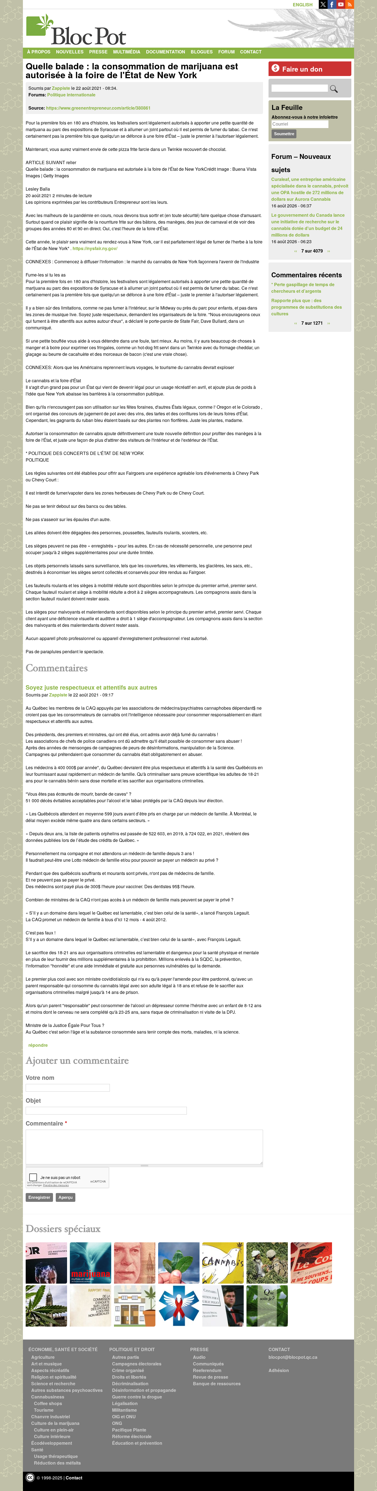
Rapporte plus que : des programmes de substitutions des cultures (306, 307)
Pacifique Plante (129, 1430)
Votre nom (40, 1077)
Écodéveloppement (51, 1443)
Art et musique (46, 1363)
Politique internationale (71, 94)
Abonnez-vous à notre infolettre (305, 117)
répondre (38, 1045)
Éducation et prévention (137, 1443)
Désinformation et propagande (144, 1390)
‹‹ (295, 251)
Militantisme (124, 1410)
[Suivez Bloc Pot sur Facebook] (332, 7)
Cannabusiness (47, 1397)
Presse (98, 51)
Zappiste (61, 88)
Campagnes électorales (136, 1363)
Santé (37, 1449)
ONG (117, 1423)
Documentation (165, 51)
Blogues (202, 51)
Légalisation (125, 1403)
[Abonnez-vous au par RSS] (349, 7)
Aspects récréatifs (50, 1370)
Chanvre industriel (50, 1416)
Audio (199, 1357)
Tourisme (44, 1410)
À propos (39, 51)
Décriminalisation (130, 1383)
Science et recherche (53, 1383)
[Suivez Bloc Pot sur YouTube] (340, 7)
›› (328, 251)
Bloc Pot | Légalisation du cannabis (77, 27)
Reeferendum (207, 1370)
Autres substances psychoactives (67, 1390)
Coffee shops (48, 1403)
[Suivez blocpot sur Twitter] (323, 7)
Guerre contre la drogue (137, 1397)
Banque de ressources (217, 1383)
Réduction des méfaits (57, 1463)
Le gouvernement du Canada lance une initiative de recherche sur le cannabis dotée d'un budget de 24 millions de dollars (308, 225)
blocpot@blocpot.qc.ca (293, 1357)
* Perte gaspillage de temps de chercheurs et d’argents (302, 287)
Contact (251, 51)
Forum (226, 51)
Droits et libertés (129, 1377)
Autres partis (125, 1357)
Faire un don (302, 69)
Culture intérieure (52, 1436)
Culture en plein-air (54, 1430)
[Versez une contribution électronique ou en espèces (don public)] (275, 70)
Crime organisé (128, 1370)
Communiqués (208, 1363)
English (303, 4)
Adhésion (279, 1370)
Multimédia (126, 51)
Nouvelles (70, 51)
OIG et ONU (124, 1416)
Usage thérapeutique (56, 1456)
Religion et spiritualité (53, 1377)
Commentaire (46, 1123)
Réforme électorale (132, 1436)
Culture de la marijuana (55, 1423)
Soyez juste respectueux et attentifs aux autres (91, 687)
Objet (33, 1100)
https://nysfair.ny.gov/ (95, 248)
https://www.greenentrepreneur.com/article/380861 (98, 108)
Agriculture (43, 1357)
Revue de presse (210, 1377)
